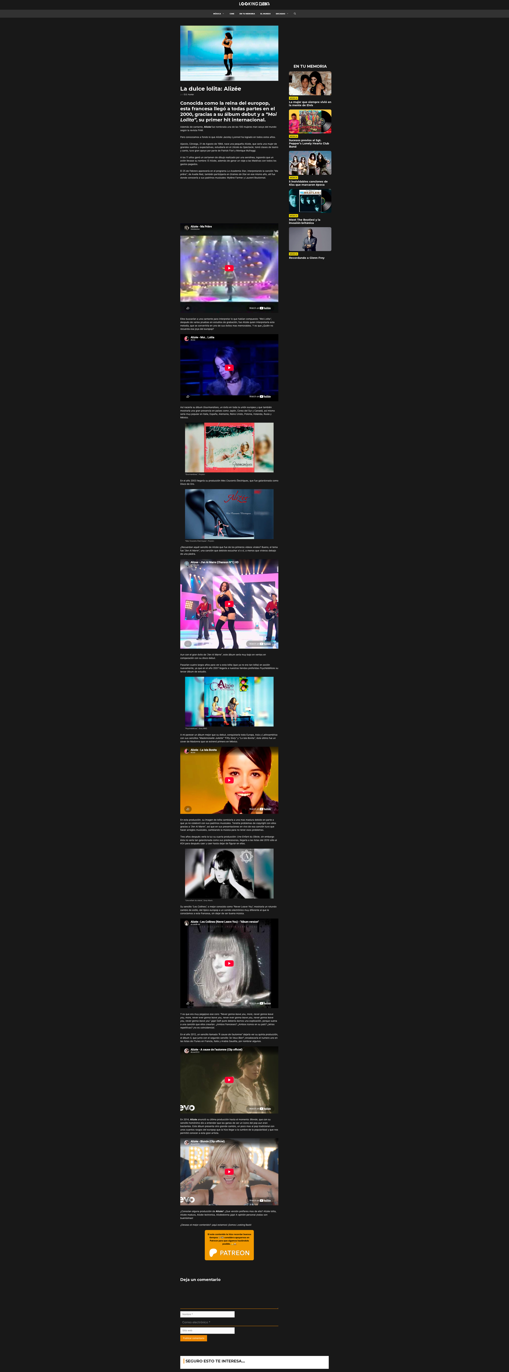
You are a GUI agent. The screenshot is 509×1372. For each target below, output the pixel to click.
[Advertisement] (229, 201)
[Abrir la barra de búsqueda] (295, 14)
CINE (232, 13)
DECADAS (280, 13)
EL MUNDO (265, 13)
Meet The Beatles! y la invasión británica (304, 221)
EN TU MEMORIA (247, 13)
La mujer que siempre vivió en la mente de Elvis (310, 103)
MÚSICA (217, 13)
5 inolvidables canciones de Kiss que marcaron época (308, 183)
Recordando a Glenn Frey (306, 257)
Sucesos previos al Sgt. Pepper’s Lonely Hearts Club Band (309, 143)
